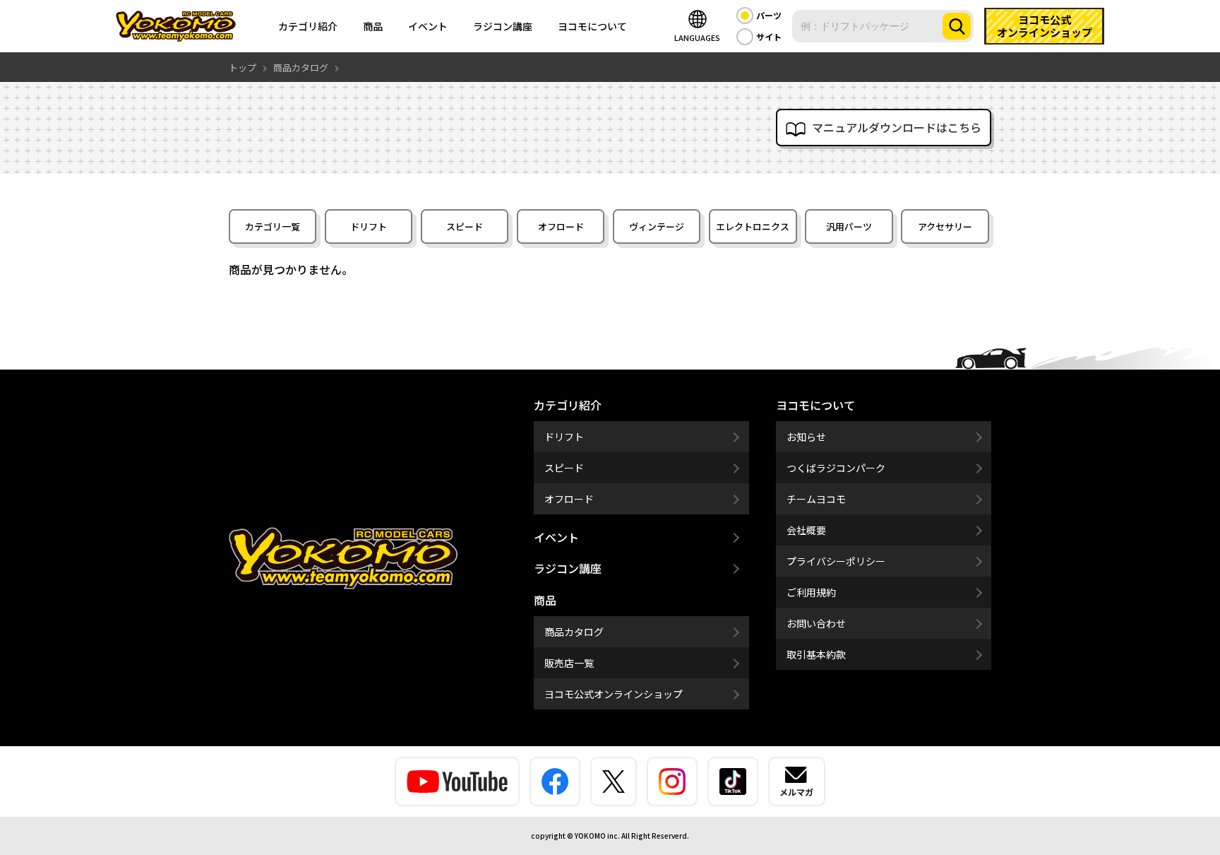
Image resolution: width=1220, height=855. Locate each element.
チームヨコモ (816, 499)
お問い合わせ (816, 623)
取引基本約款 (816, 654)
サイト (769, 36)
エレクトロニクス (752, 226)
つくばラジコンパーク (836, 468)
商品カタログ (574, 632)
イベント (428, 26)
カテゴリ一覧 (272, 226)
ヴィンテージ (656, 226)
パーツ (769, 15)
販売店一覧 (569, 663)
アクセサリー (945, 226)
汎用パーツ (849, 226)
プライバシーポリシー (836, 561)
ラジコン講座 (502, 26)
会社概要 (806, 530)
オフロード (561, 226)
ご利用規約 (811, 592)
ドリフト (368, 226)
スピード (464, 226)
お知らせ (806, 437)
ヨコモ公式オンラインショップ (613, 694)
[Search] (957, 26)
